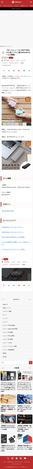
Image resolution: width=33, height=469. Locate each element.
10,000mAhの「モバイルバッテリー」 (13, 227)
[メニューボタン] (31, 2)
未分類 (4, 356)
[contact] (25, 458)
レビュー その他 (7, 342)
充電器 (22, 62)
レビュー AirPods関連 (9, 325)
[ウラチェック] (16, 2)
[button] (4, 70)
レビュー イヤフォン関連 (10, 346)
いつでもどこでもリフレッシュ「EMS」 (14, 249)
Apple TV (5, 304)
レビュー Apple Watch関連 (10, 328)
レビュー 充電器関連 (8, 349)
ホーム (4, 461)
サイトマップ (27, 461)
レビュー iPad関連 (8, 332)
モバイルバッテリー (14, 62)
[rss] (21, 458)
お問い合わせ (10, 461)
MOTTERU (6, 60)
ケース (12, 60)
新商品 (4, 353)
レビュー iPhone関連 (8, 335)
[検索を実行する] (30, 362)
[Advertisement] (16, 27)
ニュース (23, 60)
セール (11, 57)
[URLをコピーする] (29, 70)
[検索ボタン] (2, 2)
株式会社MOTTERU (8, 211)
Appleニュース (7, 308)
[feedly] (16, 458)
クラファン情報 (7, 311)
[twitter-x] (8, 458)
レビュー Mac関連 (8, 339)
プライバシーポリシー (16, 463)
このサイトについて (18, 461)
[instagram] (12, 458)
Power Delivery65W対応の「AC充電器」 (14, 237)
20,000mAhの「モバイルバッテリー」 (13, 232)
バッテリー (5, 62)
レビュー (5, 322)
